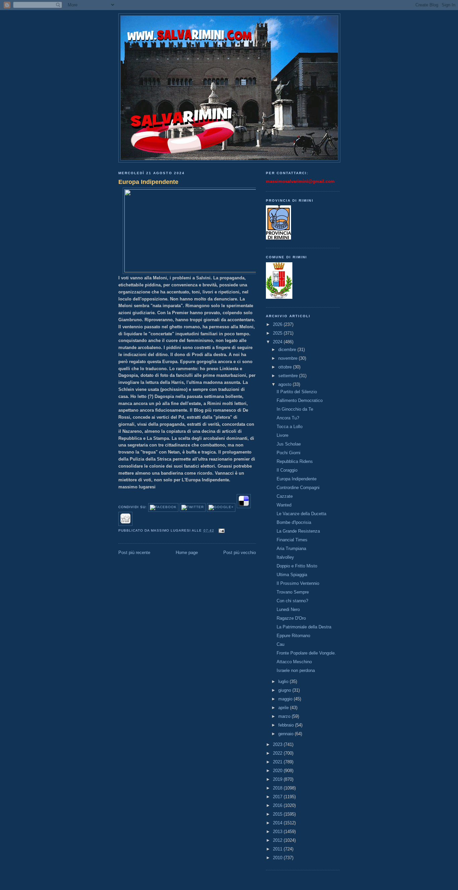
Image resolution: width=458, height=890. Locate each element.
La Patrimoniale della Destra (304, 626)
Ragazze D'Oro (291, 618)
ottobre (285, 366)
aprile (284, 707)
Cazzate (285, 496)
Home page (187, 552)
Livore (282, 435)
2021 (278, 761)
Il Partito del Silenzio (297, 391)
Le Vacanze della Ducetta (301, 513)
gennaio (286, 733)
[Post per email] (221, 530)
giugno (285, 690)
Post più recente (134, 552)
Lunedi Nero (288, 609)
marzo (285, 716)
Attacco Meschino (294, 661)
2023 (278, 744)
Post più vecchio (239, 552)
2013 (278, 831)
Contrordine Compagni (298, 487)
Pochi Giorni (288, 452)
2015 (278, 814)
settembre (288, 375)
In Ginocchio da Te (295, 409)
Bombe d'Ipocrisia (294, 522)
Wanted (284, 504)
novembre (288, 358)
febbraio (286, 725)
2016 (278, 805)
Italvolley (285, 557)
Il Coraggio (287, 470)
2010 (278, 857)
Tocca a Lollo (289, 426)
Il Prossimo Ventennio (298, 583)
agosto (285, 384)
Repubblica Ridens (295, 461)
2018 (278, 788)
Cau (280, 644)
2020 (278, 770)
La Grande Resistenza (298, 531)
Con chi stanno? (292, 600)
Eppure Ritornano (293, 635)
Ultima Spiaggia (292, 574)
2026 (278, 324)
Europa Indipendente (148, 182)
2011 (278, 848)
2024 (278, 341)
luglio (284, 681)
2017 (278, 796)
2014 (278, 822)
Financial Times (292, 539)
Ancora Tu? (288, 417)
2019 (278, 779)
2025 (278, 333)
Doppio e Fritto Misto (297, 565)
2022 (278, 753)
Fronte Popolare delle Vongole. (306, 653)
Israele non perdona (296, 670)
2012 (278, 840)
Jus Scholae (289, 444)
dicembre (287, 349)
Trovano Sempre (293, 592)
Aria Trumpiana (291, 548)
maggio (286, 698)
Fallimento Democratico (300, 400)
